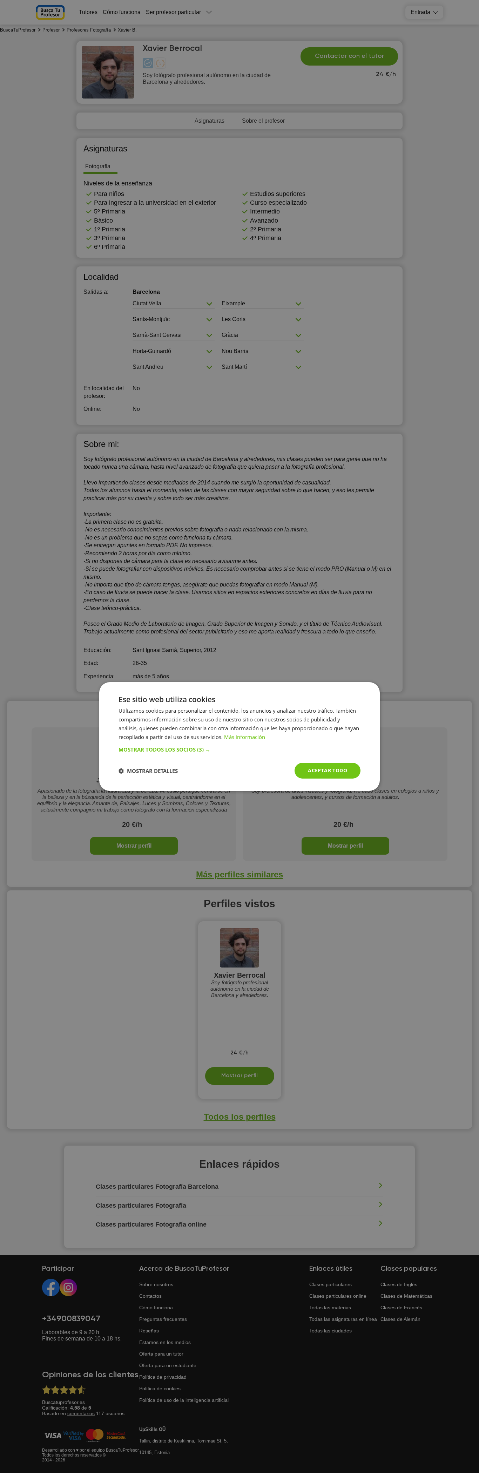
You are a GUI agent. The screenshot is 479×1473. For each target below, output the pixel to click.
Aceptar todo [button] (327, 770)
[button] (239, 749)
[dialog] (239, 736)
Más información (244, 736)
